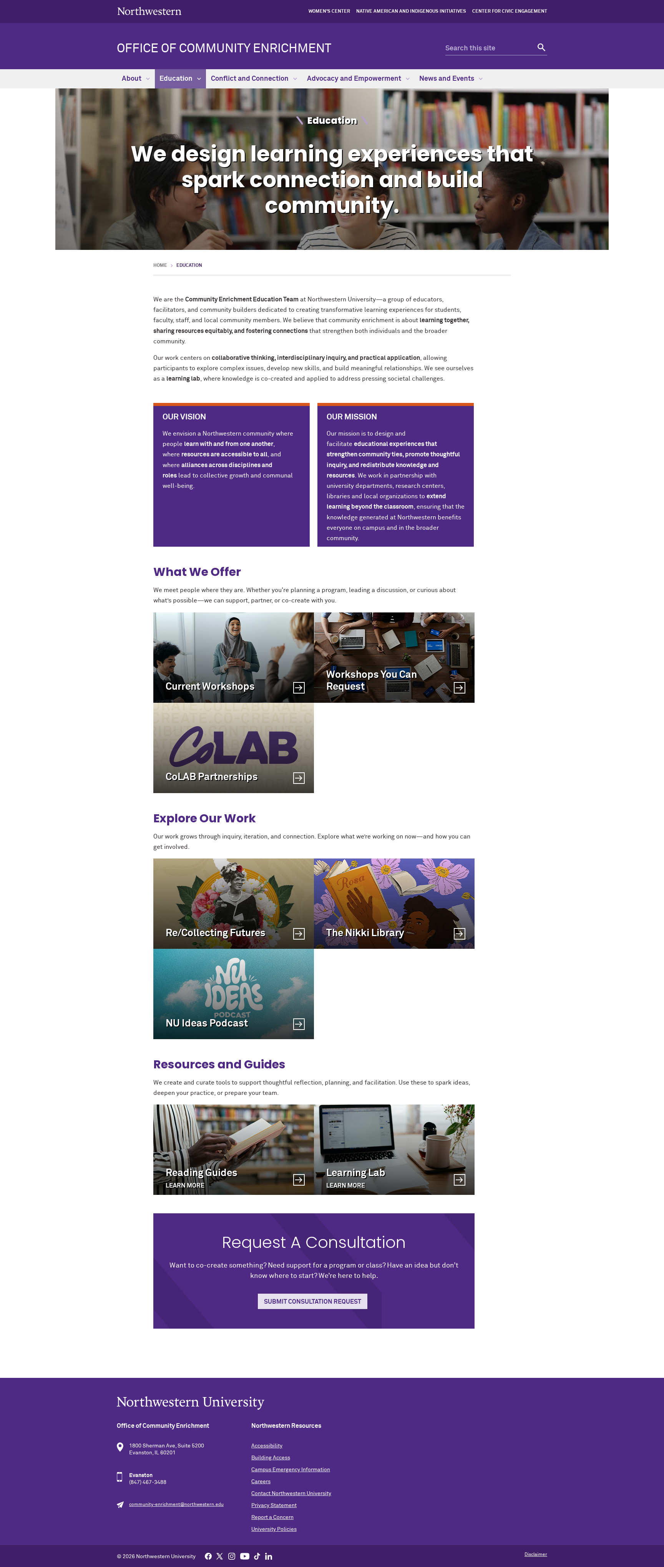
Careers (261, 1481)
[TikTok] (257, 1555)
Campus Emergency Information (290, 1469)
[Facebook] (208, 1555)
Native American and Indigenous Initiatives (411, 11)
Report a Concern (272, 1517)
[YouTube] (244, 1555)
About (132, 78)
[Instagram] (231, 1555)
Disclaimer (536, 1554)
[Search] (540, 48)
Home (160, 265)
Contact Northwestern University (291, 1493)
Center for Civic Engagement (509, 11)
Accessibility (266, 1446)
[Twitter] (219, 1555)
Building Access (270, 1458)
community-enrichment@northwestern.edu (176, 1504)
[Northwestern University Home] (149, 11)
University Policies (274, 1529)
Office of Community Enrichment (224, 49)
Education (176, 78)
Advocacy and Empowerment (355, 78)
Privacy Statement (274, 1505)
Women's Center (329, 11)
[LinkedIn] (268, 1555)
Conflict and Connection (250, 78)
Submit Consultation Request (312, 1302)
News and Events (447, 78)
